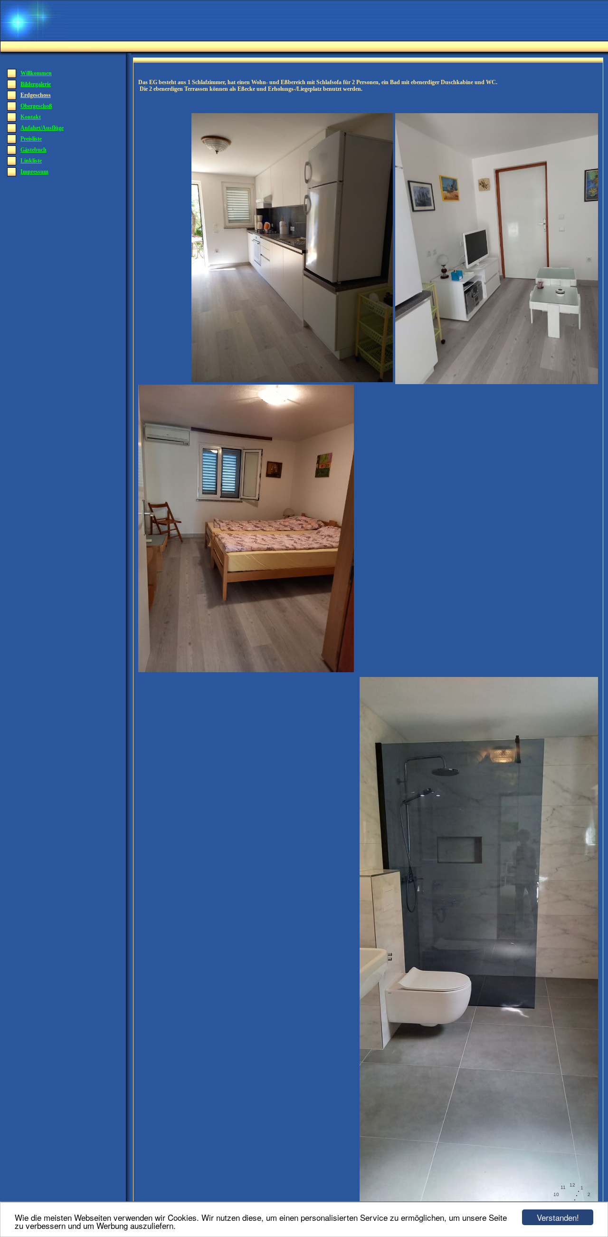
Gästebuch (33, 149)
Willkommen (36, 73)
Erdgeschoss (35, 95)
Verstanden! (558, 1217)
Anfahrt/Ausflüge (42, 128)
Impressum (34, 171)
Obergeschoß (36, 106)
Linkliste (31, 160)
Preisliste (31, 138)
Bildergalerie (35, 84)
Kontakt (30, 117)
